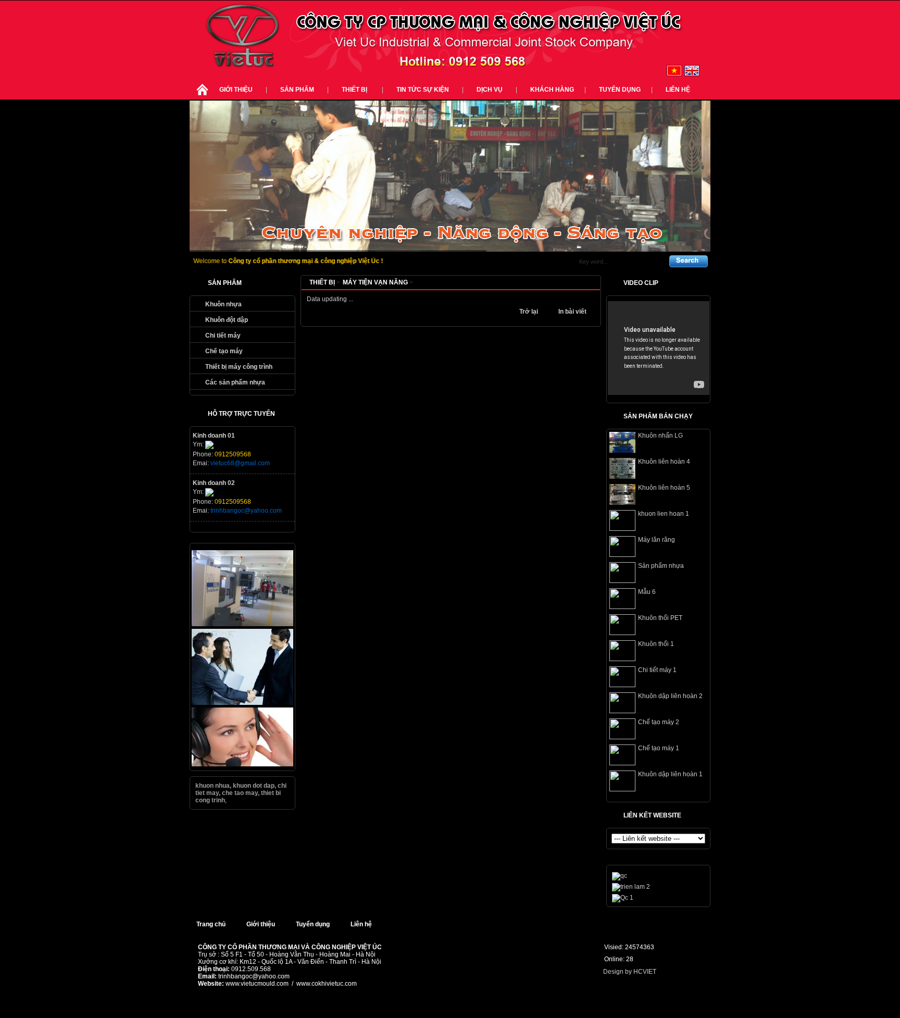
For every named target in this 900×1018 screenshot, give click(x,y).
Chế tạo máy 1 (658, 748)
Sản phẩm (297, 89)
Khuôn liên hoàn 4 (664, 461)
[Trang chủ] (202, 96)
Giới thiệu (236, 89)
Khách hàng (552, 89)
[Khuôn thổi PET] (622, 633)
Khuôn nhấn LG (660, 435)
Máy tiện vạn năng (378, 282)
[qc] (242, 702)
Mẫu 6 (647, 591)
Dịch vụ (490, 89)
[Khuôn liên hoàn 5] (622, 502)
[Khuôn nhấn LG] (622, 450)
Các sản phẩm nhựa (235, 382)
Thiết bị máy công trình (238, 366)
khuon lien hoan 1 (663, 513)
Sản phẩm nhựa (661, 565)
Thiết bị (355, 89)
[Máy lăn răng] (622, 554)
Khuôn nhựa (223, 304)
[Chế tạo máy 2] (622, 737)
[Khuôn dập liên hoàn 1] (622, 789)
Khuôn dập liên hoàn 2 (670, 696)
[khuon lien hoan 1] (622, 528)
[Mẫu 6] (622, 607)
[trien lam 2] (631, 886)
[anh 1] (242, 624)
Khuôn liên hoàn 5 (664, 487)
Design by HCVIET (629, 971)
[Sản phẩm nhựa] (622, 581)
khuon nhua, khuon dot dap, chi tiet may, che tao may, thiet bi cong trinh (240, 793)
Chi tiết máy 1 (657, 670)
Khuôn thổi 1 (656, 644)
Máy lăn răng (656, 539)
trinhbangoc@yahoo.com (246, 510)
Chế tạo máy (224, 351)
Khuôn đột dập (226, 320)
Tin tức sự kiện (422, 89)
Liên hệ (678, 89)
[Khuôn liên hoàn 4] (622, 476)
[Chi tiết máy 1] (622, 685)
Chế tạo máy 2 (658, 722)
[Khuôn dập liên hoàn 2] (622, 711)
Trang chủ (211, 924)
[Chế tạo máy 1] (622, 763)
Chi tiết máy (223, 335)
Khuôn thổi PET (660, 618)
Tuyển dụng (620, 89)
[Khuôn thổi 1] (622, 659)
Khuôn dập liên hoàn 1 (670, 774)
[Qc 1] (622, 897)
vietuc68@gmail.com (240, 463)
